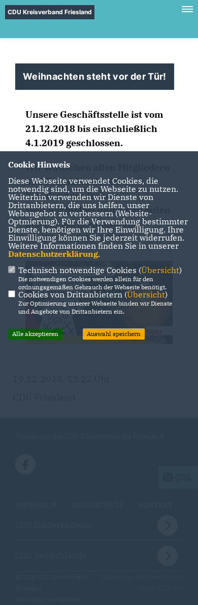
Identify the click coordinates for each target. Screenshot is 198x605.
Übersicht (160, 270)
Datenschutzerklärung (53, 254)
